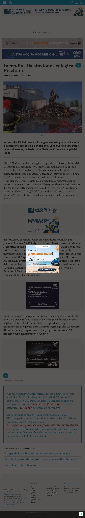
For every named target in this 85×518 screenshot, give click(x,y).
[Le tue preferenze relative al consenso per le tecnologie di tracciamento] (81, 514)
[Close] (59, 245)
